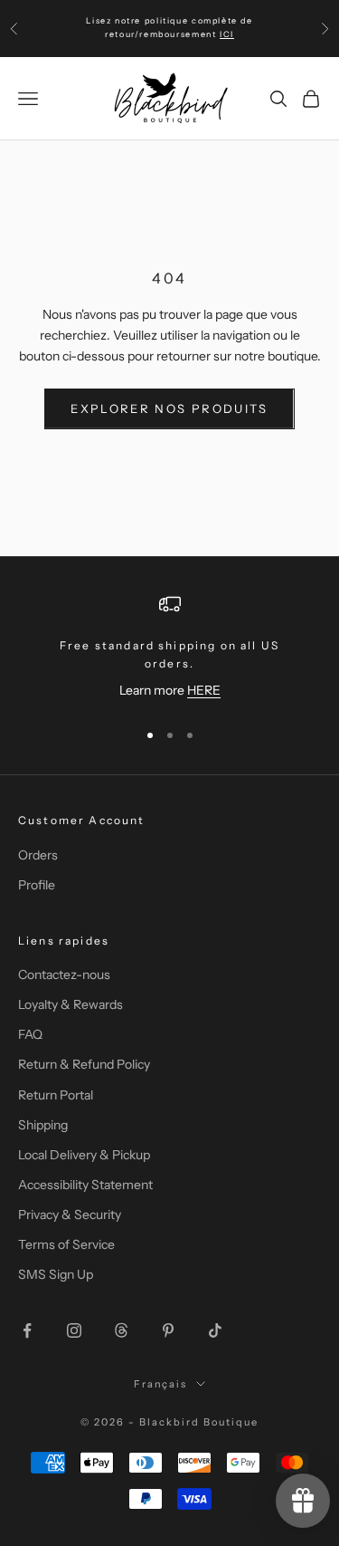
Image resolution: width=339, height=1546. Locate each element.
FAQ (30, 1034)
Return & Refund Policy (84, 1064)
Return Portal (55, 1095)
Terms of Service (66, 1244)
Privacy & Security (69, 1214)
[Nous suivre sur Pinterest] (168, 1330)
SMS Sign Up (55, 1274)
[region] (169, 649)
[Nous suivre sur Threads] (121, 1330)
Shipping (43, 1125)
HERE (204, 690)
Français (161, 1384)
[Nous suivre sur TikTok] (215, 1330)
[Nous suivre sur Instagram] (74, 1330)
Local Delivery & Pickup (84, 1155)
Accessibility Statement (85, 1184)
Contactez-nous (64, 974)
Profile (36, 885)
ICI (227, 34)
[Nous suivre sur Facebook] (27, 1330)
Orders (38, 855)
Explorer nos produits (169, 408)
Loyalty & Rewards (70, 1004)
